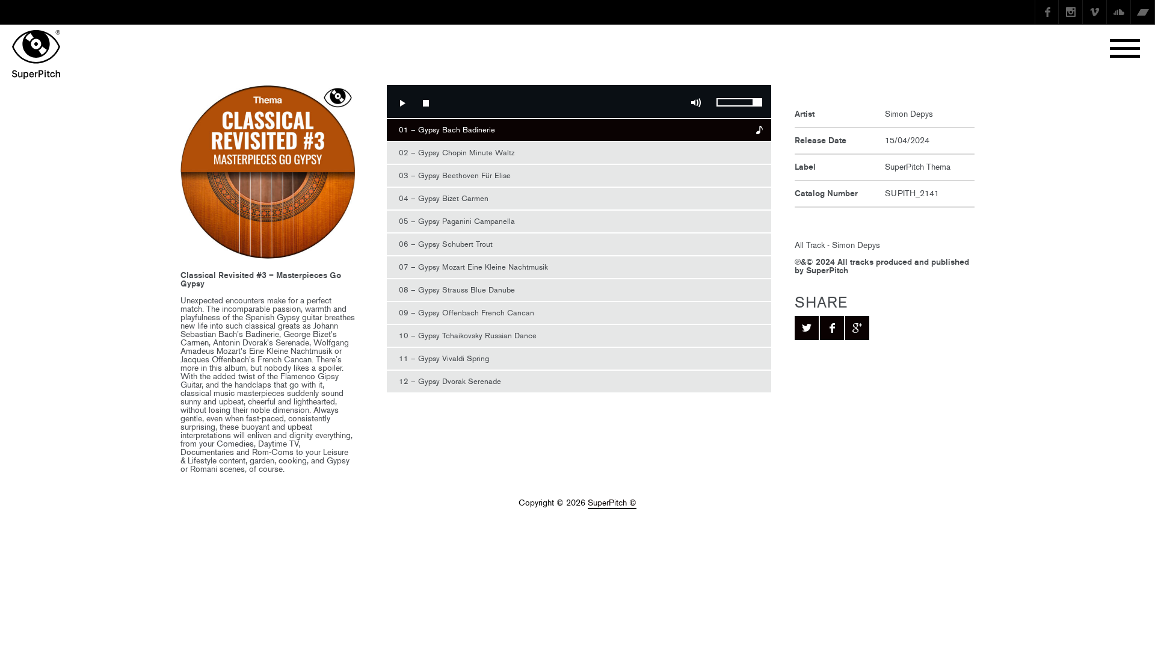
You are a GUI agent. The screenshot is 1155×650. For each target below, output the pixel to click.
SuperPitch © (612, 503)
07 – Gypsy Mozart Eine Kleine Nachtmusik (473, 266)
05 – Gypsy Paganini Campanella (457, 221)
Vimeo (1095, 12)
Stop (426, 103)
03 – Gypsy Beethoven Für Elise (455, 175)
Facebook (1047, 12)
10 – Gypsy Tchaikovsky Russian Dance (468, 335)
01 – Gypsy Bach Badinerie (447, 129)
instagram (1071, 12)
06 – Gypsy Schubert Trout (446, 244)
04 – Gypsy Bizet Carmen (443, 198)
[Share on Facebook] (832, 328)
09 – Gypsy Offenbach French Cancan (466, 312)
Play (402, 103)
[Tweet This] (807, 328)
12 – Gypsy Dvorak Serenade (450, 381)
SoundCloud (1119, 12)
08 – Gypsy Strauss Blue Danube (457, 289)
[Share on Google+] (857, 328)
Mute (696, 103)
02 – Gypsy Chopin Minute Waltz (456, 152)
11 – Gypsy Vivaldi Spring (444, 358)
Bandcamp (1143, 12)
